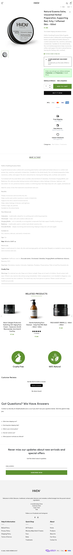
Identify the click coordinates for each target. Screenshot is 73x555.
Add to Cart (62, 86)
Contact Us (53, 540)
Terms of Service (6, 537)
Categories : (47, 144)
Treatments (63, 144)
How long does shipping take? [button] (11, 425)
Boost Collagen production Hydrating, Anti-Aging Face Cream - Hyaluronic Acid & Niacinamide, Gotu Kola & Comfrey (12, 327)
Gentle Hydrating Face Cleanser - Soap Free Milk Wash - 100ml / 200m (36, 325)
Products (52, 531)
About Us (53, 534)
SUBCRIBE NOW (36, 472)
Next (68, 6)
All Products (29, 528)
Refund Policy (5, 528)
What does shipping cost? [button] (10, 421)
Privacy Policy (5, 531)
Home (52, 528)
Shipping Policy (6, 534)
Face (27, 534)
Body (27, 537)
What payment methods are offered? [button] (13, 436)
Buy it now (57, 93)
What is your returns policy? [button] (10, 429)
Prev (63, 6)
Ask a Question (62, 81)
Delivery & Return (49, 81)
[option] (21, 30)
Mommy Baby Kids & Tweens (34, 531)
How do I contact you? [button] (9, 432)
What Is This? (35, 157)
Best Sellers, (56, 144)
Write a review (36, 385)
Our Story (53, 537)
